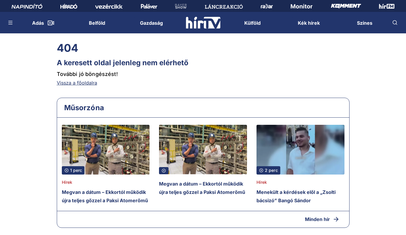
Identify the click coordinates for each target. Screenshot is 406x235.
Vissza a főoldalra (77, 82)
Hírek (67, 182)
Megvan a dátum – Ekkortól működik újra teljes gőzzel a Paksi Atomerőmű (105, 196)
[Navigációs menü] (11, 23)
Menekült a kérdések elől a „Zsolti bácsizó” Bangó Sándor (296, 196)
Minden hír (317, 219)
